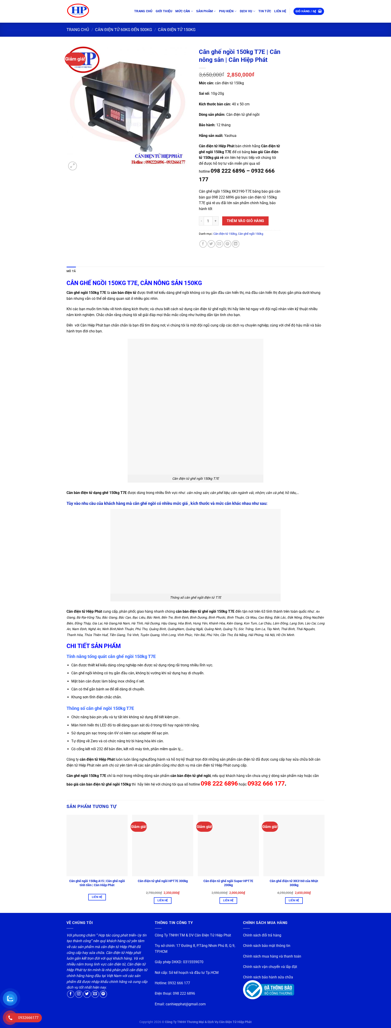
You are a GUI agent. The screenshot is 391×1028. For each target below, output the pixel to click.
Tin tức (264, 11)
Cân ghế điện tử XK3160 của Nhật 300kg (294, 883)
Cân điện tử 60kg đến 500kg (123, 29)
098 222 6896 (184, 993)
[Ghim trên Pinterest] (227, 244)
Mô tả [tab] (71, 271)
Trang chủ (143, 11)
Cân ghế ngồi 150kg (250, 233)
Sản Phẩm (204, 11)
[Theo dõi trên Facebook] (70, 994)
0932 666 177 (179, 983)
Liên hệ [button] (162, 900)
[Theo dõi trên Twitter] (87, 994)
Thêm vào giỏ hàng (245, 221)
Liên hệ (97, 897)
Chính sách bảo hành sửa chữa (268, 977)
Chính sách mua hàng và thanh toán (272, 956)
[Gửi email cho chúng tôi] (95, 994)
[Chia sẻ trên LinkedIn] (235, 244)
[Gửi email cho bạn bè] (219, 244)
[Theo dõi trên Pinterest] (103, 994)
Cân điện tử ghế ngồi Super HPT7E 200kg (228, 883)
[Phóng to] (72, 166)
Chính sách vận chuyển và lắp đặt (270, 967)
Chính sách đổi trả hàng (262, 935)
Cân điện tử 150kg (177, 29)
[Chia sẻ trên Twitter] (211, 244)
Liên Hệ (280, 11)
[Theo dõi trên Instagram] (79, 994)
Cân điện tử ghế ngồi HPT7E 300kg (163, 881)
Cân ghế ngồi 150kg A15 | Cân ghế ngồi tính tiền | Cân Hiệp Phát (97, 883)
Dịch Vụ (246, 11)
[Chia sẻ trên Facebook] (203, 244)
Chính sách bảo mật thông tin (266, 945)
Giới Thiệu (164, 11)
